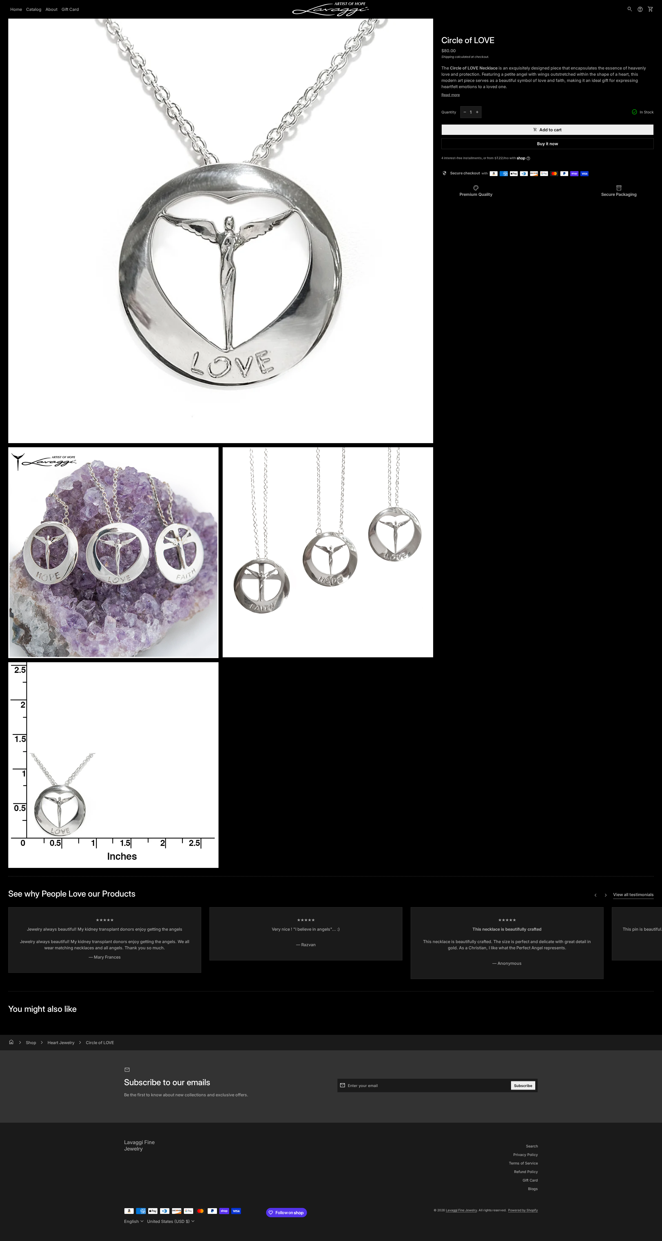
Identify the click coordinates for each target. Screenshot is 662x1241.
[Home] (331, 8)
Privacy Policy (525, 1154)
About (51, 9)
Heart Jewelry (61, 1042)
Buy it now (547, 143)
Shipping (447, 57)
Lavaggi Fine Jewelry (139, 1145)
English (134, 1221)
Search (532, 1146)
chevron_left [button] (595, 895)
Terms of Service (523, 1163)
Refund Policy (526, 1171)
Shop (31, 1042)
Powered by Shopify (523, 1210)
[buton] (134, 1221)
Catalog (33, 9)
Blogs (533, 1188)
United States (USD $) (171, 1221)
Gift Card (70, 9)
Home (16, 9)
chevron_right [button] (606, 895)
